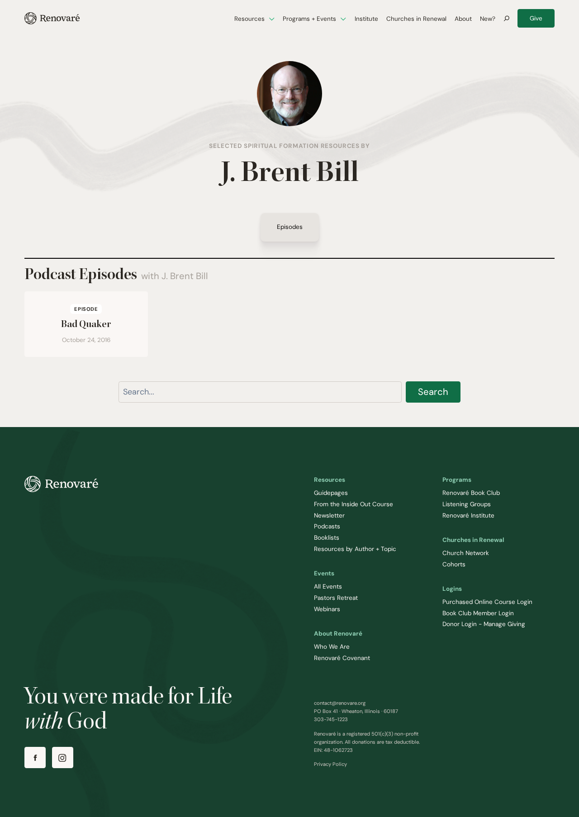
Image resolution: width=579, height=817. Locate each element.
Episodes (290, 227)
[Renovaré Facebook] (35, 757)
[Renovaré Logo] (52, 18)
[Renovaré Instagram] (62, 757)
